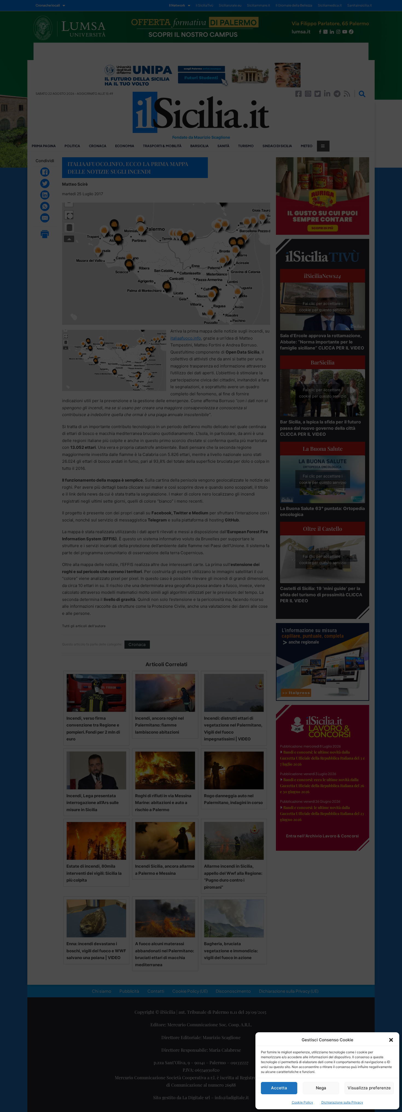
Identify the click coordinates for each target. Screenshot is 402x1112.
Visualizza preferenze (369, 1087)
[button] (391, 1040)
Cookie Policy (302, 1102)
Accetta (279, 1087)
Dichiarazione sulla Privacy (342, 1102)
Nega (321, 1087)
